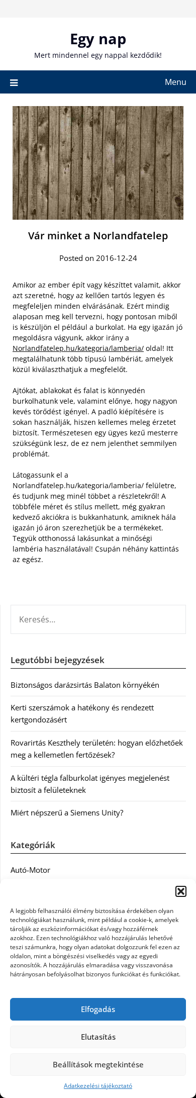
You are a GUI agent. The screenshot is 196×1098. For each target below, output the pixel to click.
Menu (175, 81)
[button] (181, 891)
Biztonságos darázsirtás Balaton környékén (85, 685)
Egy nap (98, 38)
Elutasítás (98, 1037)
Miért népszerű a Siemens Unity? (67, 812)
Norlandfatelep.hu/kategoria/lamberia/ (78, 348)
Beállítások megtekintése (98, 1064)
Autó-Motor (30, 870)
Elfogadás (98, 1009)
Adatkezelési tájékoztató (98, 1085)
